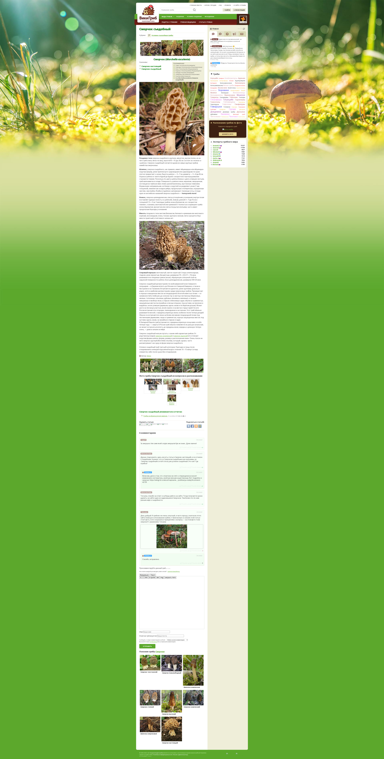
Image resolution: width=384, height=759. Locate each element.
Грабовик (213, 109)
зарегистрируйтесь (174, 571)
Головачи (227, 107)
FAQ (220, 5)
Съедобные (180, 16)
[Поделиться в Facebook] (192, 426)
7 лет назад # (199, 512)
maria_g (216, 158)
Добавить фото (227, 134)
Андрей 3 (216, 145)
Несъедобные (209, 16)
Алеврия (221, 78)
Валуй (243, 90)
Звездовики (215, 116)
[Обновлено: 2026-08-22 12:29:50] (244, 29)
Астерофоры (224, 81)
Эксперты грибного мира (225, 142)
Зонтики (233, 116)
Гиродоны (241, 102)
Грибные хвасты (196, 5)
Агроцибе (214, 78)
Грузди (232, 109)
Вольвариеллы (216, 95)
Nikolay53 (216, 152)
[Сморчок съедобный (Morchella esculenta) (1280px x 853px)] (150, 49)
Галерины (214, 97)
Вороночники (229, 95)
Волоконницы (239, 92)
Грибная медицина (188, 22)
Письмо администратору (180, 754)
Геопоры (242, 97)
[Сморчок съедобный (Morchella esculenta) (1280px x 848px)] (193, 365)
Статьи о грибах (205, 22)
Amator (215, 154)
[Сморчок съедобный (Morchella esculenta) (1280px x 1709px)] (193, 48)
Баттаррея (213, 83)
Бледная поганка (240, 85)
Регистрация (240, 10)
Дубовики (213, 114)
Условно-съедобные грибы (162, 35)
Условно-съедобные (194, 16)
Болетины (232, 88)
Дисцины (242, 109)
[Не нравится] (195, 447)
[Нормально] (154, 424)
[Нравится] (184, 447)
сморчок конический (164, 336)
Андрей (216, 162)
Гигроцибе (228, 99)
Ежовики (225, 114)
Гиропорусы (214, 104)
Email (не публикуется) (148, 636)
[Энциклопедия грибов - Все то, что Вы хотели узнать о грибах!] (148, 14)
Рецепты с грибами (169, 22)
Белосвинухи (240, 83)
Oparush (216, 147)
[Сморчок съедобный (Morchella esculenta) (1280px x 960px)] (171, 48)
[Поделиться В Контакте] (188, 426)
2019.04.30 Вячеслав (190, 389)
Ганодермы (224, 97)
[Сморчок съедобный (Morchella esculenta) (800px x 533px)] (171, 365)
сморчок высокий (181, 336)
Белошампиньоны (216, 85)
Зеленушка (224, 117)
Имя (141, 632)
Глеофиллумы (240, 104)
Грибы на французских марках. (155, 416)
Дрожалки (241, 112)
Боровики (223, 90)
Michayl (215, 164)
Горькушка (241, 107)
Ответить (145, 447)
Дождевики (215, 111)
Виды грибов (167, 17)
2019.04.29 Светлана (153, 391)
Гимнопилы (215, 102)
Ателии (231, 81)
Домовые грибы (229, 112)
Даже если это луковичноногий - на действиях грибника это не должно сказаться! (226, 40)
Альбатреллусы (230, 78)
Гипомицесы (229, 102)
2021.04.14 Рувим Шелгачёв (172, 391)
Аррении (241, 78)
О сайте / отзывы (240, 5)
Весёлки (213, 93)
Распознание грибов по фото (227, 123)
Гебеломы (234, 97)
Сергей (215, 149)
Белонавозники (226, 83)
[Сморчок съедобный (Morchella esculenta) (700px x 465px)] (150, 365)
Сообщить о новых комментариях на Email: (152, 640)
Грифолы (222, 109)
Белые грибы (228, 85)
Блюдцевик (213, 88)
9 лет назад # (199, 439)
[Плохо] (148, 424)
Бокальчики (222, 88)
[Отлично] (165, 424)
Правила (228, 5)
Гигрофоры (216, 99)
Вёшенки (241, 95)
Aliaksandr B (217, 160)
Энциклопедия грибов (156, 753)
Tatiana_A (148, 472)
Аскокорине (214, 81)
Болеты (213, 90)
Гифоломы (226, 104)
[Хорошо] (159, 424)
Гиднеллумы (240, 100)
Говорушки (216, 106)
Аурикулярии (240, 81)
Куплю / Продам (210, 5)
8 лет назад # (199, 453)
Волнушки (224, 93)
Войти (227, 10)
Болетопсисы (241, 88)
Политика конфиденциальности (162, 754)
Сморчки (160, 651)
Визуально (144, 575)
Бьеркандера (235, 90)
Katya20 (216, 156)
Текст (153, 575)
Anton (149, 356)
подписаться (153, 642)
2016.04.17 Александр (171, 403)
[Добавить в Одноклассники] (196, 426)
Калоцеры (241, 117)
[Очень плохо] (142, 424)
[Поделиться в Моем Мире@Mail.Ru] (200, 426)
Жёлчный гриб (239, 114)
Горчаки (234, 107)
